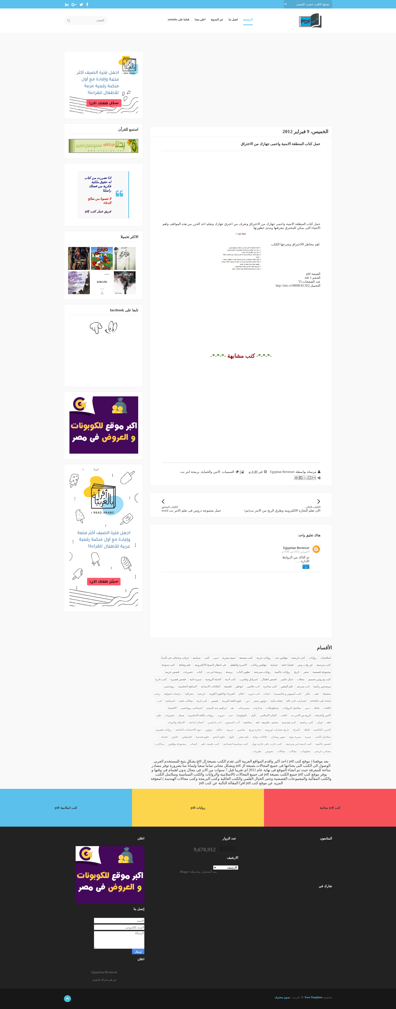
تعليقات (321, 904)
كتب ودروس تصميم (319, 679)
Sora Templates (314, 997)
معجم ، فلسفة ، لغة (267, 722)
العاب (283, 715)
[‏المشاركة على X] (305, 477)
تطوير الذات (243, 672)
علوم (231, 736)
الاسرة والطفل (238, 664)
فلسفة (228, 686)
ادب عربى (253, 693)
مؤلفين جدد (281, 657)
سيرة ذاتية (195, 679)
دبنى (307, 708)
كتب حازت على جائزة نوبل (267, 744)
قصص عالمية (323, 744)
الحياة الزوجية (213, 679)
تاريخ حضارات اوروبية (277, 729)
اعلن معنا (200, 19)
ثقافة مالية (277, 700)
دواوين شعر (260, 700)
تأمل (253, 715)
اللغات (327, 708)
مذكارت (159, 744)
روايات (312, 657)
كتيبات (193, 744)
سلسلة (327, 693)
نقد (232, 708)
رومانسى (169, 686)
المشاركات (319, 896)
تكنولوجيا (242, 715)
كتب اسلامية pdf (66, 807)
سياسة (197, 657)
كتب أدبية (230, 679)
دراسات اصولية (172, 693)
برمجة (229, 672)
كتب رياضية (306, 722)
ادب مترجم (303, 686)
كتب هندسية (289, 722)
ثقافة (316, 708)
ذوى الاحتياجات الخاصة (188, 729)
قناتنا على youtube (178, 19)
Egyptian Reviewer (296, 548)
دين (248, 700)
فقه (329, 722)
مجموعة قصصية (322, 672)
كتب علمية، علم (210, 744)
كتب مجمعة (246, 657)
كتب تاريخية (298, 657)
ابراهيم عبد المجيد (216, 708)
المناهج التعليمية (187, 686)
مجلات (300, 679)
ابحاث (266, 693)
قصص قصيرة (178, 679)
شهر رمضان (278, 736)
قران (320, 722)
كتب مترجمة (323, 664)
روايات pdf (198, 807)
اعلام (241, 693)
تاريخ (297, 672)
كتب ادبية (202, 700)
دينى (215, 657)
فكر (307, 693)
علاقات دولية (260, 736)
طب (316, 693)
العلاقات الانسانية (210, 686)
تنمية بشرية (228, 657)
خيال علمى (286, 679)
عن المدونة (217, 19)
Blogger (184, 871)
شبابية (274, 664)
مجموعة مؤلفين (177, 744)
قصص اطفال (269, 679)
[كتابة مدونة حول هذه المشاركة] (309, 477)
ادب (159, 700)
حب (230, 715)
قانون (174, 736)
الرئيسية (248, 19)
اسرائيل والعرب (248, 679)
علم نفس (243, 736)
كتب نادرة (161, 679)
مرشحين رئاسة (322, 686)
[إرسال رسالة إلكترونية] (242, 472)
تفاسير (241, 729)
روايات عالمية (282, 672)
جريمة (229, 729)
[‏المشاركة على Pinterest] (296, 477)
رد (306, 566)
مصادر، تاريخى (322, 751)
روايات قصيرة (164, 729)
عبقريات (170, 715)
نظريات (257, 751)
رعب (157, 693)
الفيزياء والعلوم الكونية (222, 693)
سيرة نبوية (295, 736)
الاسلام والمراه (176, 722)
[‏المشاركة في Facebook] (300, 477)
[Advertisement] (241, 83)
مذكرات (257, 708)
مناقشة (247, 722)
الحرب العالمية (322, 729)
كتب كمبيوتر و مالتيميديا (287, 693)
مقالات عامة (186, 700)
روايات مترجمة (262, 672)
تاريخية (201, 693)
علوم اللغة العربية (232, 700)
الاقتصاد (172, 708)
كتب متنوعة (168, 664)
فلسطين (187, 736)
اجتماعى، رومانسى (191, 708)
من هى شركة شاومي (104, 979)
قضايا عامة (287, 664)
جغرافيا (189, 693)
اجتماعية (170, 700)
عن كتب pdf (208, 783)
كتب (206, 657)
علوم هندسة (202, 736)
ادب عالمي (253, 686)
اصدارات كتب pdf (296, 700)
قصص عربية (172, 672)
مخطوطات (272, 708)
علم (159, 715)
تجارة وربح (255, 729)
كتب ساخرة (270, 686)
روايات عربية (263, 657)
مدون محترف (282, 997)
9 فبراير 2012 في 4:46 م (295, 551)
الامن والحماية (210, 472)
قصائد (164, 736)
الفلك (307, 729)
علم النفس (287, 686)
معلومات (305, 751)
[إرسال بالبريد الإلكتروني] (313, 477)
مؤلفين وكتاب (259, 664)
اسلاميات (325, 657)
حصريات (188, 672)
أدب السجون (232, 722)
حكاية (219, 729)
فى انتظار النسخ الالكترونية (210, 664)
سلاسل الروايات (292, 708)
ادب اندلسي (214, 722)
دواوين (208, 729)
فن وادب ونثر (305, 664)
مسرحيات (243, 708)
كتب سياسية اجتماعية (235, 744)
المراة (296, 729)
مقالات (281, 751)
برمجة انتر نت (189, 472)
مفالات (293, 751)
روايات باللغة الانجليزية (201, 715)
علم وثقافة (185, 664)
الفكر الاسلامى (268, 715)
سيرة (308, 736)
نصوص (269, 751)
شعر (306, 672)
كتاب (199, 672)
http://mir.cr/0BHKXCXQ (292, 285)
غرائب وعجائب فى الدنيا (175, 657)
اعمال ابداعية (196, 722)
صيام (181, 715)
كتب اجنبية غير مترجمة (299, 744)
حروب (221, 715)
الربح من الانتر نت (301, 715)
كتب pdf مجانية (330, 807)
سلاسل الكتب (323, 736)
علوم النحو (219, 736)
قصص (214, 700)
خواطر (239, 686)
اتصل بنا (233, 19)
